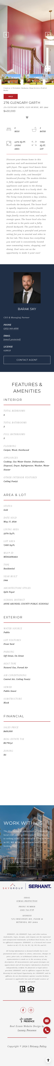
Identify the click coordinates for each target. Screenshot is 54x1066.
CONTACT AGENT (27, 360)
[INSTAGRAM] (31, 1010)
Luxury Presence (27, 1030)
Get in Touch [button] (19, 862)
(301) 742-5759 (27, 910)
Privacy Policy (38, 1046)
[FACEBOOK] (23, 1010)
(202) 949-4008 (11, 328)
